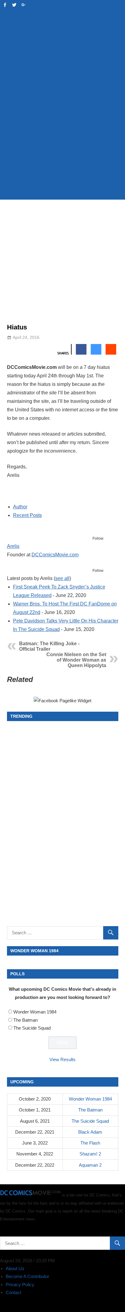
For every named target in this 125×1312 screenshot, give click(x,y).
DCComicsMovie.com (55, 554)
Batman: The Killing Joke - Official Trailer (49, 646)
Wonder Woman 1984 (34, 1011)
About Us (15, 1268)
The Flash (90, 1142)
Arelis (13, 546)
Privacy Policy (20, 1284)
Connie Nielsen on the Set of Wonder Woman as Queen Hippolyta (76, 660)
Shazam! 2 (90, 1153)
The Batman (25, 1020)
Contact (13, 1292)
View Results (62, 1059)
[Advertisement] (62, 128)
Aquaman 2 (90, 1165)
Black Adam (90, 1132)
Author (20, 506)
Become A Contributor (27, 1276)
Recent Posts (27, 515)
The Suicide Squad (32, 1027)
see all (62, 578)
